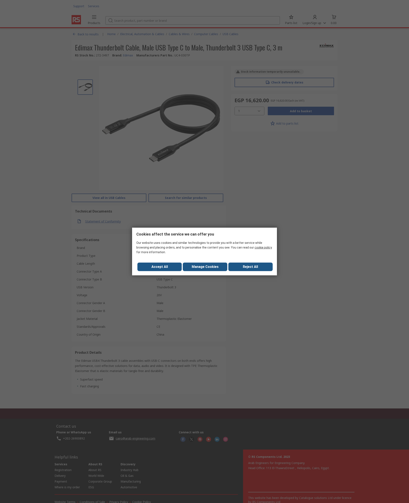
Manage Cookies (205, 267)
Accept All (159, 267)
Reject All (250, 267)
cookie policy (263, 247)
